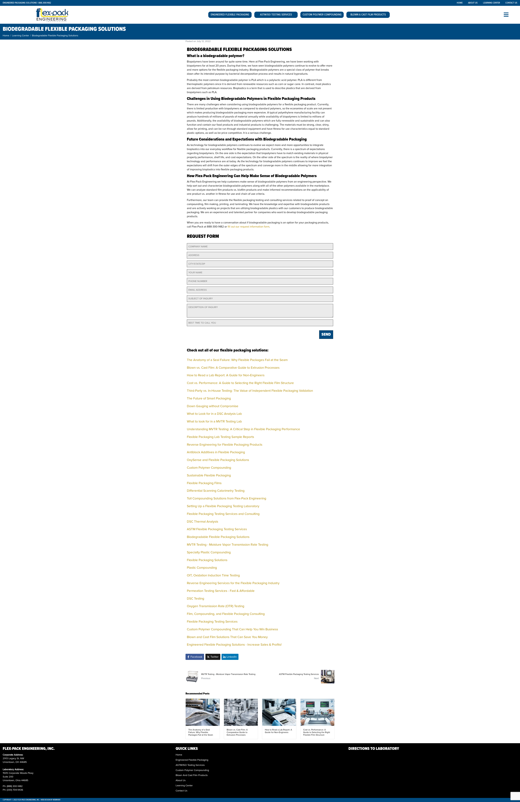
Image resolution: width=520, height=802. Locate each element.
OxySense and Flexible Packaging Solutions (218, 460)
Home (460, 2)
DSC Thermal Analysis (202, 522)
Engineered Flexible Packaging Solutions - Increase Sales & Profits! (234, 645)
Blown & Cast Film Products (368, 15)
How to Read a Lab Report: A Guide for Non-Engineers (225, 375)
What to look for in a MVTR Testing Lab (214, 421)
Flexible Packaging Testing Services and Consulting (223, 514)
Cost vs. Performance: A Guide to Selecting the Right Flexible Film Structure (240, 383)
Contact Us (511, 2)
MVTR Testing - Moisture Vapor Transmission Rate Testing (227, 545)
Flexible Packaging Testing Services (212, 622)
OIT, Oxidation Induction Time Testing (213, 575)
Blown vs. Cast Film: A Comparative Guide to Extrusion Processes (233, 368)
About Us (473, 2)
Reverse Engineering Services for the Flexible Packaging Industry (233, 583)
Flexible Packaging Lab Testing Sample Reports (220, 437)
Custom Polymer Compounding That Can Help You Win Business (232, 629)
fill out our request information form (248, 226)
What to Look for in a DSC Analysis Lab (214, 414)
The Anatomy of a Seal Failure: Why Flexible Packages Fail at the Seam (237, 360)
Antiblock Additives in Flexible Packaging (216, 452)
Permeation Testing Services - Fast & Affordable (221, 591)
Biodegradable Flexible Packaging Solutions (218, 537)
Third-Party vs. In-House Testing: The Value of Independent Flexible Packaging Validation (250, 391)
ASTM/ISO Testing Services (276, 15)
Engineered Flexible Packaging (230, 15)
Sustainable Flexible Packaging (209, 475)
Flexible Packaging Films (204, 483)
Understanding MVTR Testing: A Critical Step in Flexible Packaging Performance (243, 429)
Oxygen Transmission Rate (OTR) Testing (215, 606)
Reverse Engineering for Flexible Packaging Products (224, 445)
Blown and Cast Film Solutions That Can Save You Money (227, 637)
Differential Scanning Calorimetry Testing (216, 491)
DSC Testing (195, 599)
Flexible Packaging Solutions (207, 560)
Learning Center (491, 2)
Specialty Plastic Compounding (209, 552)
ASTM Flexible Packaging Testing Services (217, 529)
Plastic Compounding (202, 568)
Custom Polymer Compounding (322, 15)
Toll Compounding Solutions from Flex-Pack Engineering (226, 498)
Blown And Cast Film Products (192, 775)
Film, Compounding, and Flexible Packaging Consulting (226, 614)
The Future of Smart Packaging (209, 398)
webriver (56, 800)
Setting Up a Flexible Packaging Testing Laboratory (223, 506)
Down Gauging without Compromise (212, 406)
